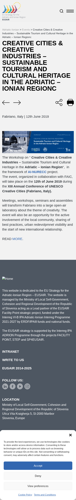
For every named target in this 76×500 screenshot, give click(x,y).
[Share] (59, 102)
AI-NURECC (37, 172)
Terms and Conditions (45, 495)
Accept (38, 465)
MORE (17, 239)
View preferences (38, 486)
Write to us (13, 360)
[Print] (70, 102)
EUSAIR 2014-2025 (17, 368)
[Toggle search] (61, 11)
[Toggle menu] (70, 11)
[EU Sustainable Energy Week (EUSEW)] (17, 102)
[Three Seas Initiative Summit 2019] (6, 102)
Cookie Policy (25, 495)
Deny (38, 475)
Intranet (10, 351)
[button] (70, 435)
